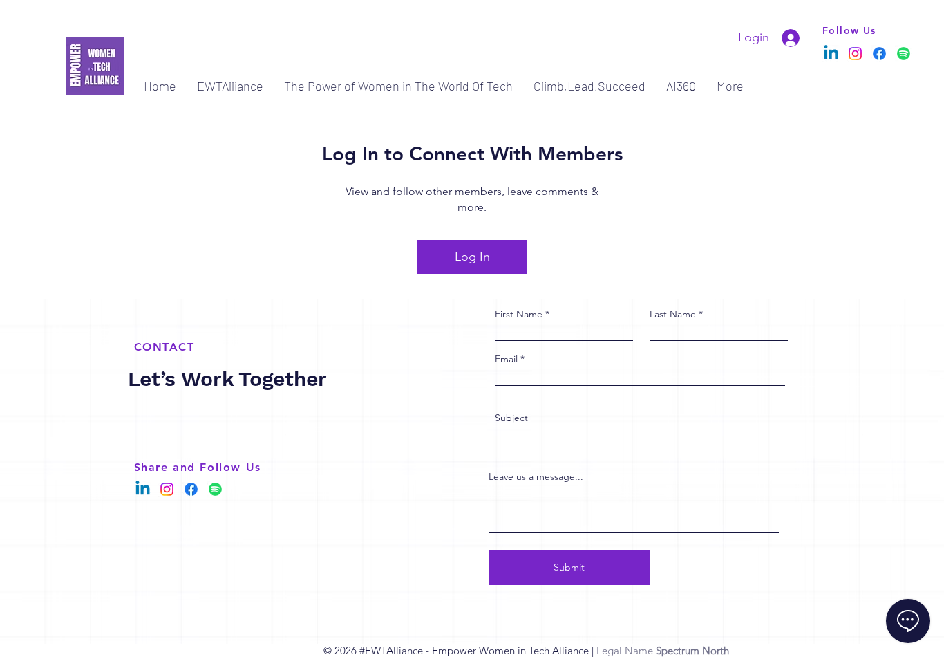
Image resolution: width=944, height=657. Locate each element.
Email (506, 359)
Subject (511, 418)
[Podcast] (903, 53)
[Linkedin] (831, 53)
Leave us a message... (536, 476)
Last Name (673, 314)
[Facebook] (879, 53)
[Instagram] (855, 53)
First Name (518, 314)
